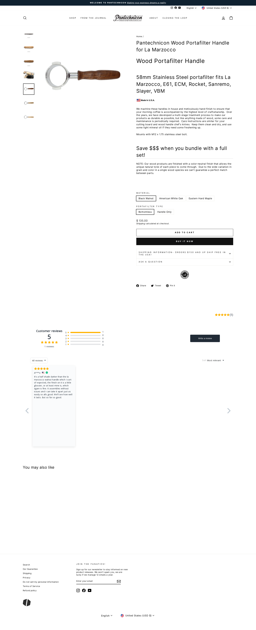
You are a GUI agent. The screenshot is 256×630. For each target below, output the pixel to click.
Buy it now (184, 241)
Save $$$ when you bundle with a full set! (181, 151)
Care (184, 121)
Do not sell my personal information (41, 582)
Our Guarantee (30, 569)
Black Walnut (146, 198)
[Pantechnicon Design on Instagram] (78, 590)
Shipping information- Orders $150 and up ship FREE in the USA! (182, 253)
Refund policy (30, 590)
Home (139, 36)
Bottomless (145, 211)
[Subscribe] (119, 581)
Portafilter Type (149, 206)
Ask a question (151, 262)
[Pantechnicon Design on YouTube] (89, 590)
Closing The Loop (175, 18)
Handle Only (164, 211)
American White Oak (171, 198)
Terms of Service (31, 586)
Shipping (140, 223)
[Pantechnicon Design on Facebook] (84, 590)
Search (26, 565)
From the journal (94, 18)
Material (143, 193)
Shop (72, 18)
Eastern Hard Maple (200, 198)
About (153, 18)
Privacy (27, 577)
